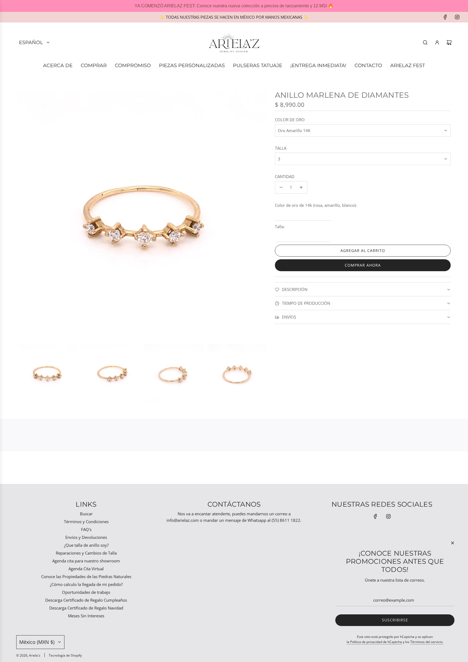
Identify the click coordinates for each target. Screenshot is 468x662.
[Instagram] (457, 17)
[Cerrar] (453, 543)
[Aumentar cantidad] (301, 187)
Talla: (280, 226)
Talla (280, 148)
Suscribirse (395, 619)
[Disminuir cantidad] (281, 187)
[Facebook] (445, 17)
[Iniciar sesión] (437, 42)
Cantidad (284, 176)
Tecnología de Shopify (65, 655)
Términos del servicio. (426, 642)
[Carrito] (449, 42)
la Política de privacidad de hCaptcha (374, 642)
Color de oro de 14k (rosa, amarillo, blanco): (316, 205)
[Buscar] (425, 42)
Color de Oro (290, 119)
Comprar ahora (363, 265)
